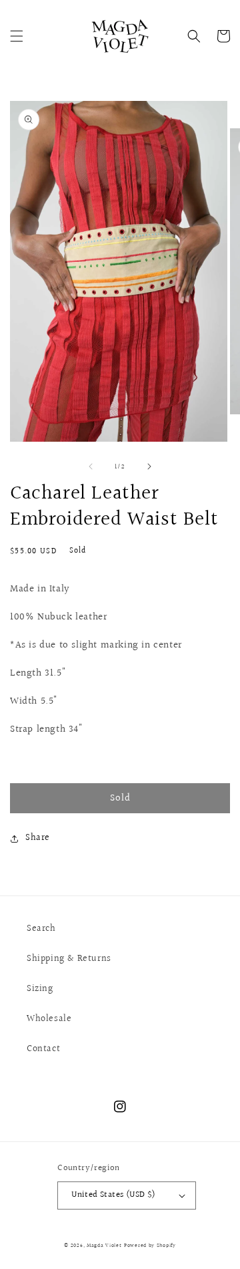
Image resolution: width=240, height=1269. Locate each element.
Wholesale (49, 1019)
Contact (43, 1049)
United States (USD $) (113, 1195)
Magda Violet (104, 1245)
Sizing (40, 989)
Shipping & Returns (69, 959)
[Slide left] (90, 466)
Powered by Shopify (150, 1245)
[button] (16, 36)
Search (41, 929)
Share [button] (37, 838)
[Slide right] (149, 466)
